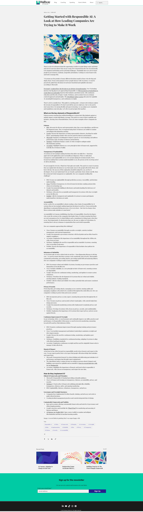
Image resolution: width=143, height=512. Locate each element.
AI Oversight (91, 424)
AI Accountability (64, 430)
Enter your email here (44, 488)
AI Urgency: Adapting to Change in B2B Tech (45, 467)
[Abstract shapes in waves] (71, 458)
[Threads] (75, 506)
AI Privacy (78, 427)
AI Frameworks (64, 424)
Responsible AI (48, 424)
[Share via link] (55, 439)
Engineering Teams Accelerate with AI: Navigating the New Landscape (68, 467)
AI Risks (46, 427)
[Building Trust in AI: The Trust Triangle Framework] (95, 458)
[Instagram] (72, 506)
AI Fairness (47, 430)
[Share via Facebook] (44, 439)
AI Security (55, 430)
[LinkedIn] (63, 506)
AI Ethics (56, 424)
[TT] (69, 506)
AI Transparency (87, 427)
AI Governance (82, 424)
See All (104, 449)
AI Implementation (55, 427)
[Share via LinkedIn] (52, 439)
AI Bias (72, 427)
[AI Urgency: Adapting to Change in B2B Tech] (47, 458)
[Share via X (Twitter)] (48, 439)
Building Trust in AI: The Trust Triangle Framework (94, 467)
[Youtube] (66, 506)
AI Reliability (65, 427)
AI (44, 434)
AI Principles (73, 424)
